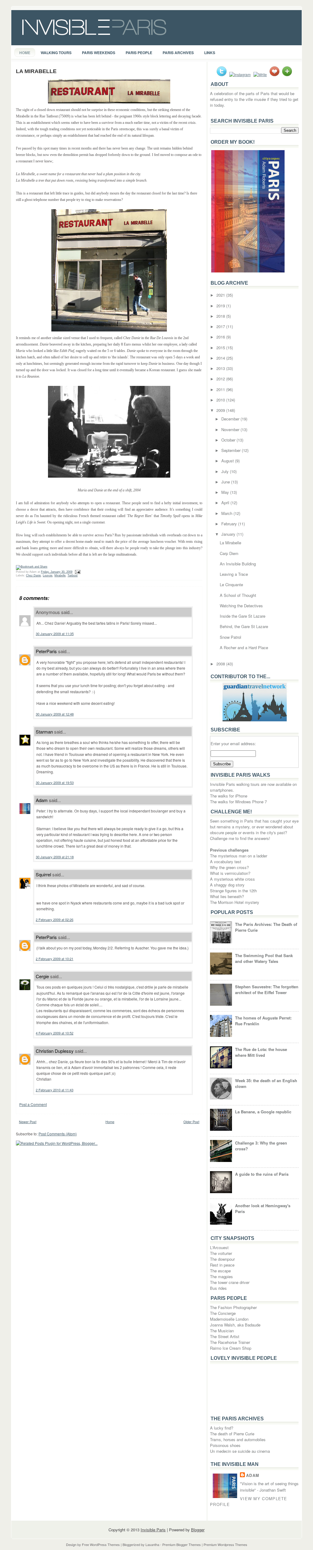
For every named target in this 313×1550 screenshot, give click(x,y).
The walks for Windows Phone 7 (238, 802)
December (231, 419)
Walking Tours (56, 52)
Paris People (139, 52)
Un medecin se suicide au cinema (240, 1451)
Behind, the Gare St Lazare (244, 626)
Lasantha (152, 1544)
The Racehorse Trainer (230, 1342)
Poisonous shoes (225, 1445)
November (231, 429)
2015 (221, 347)
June (226, 482)
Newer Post (27, 1121)
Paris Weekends (98, 52)
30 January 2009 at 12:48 (55, 714)
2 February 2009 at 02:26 (54, 919)
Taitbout (73, 575)
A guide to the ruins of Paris (262, 1174)
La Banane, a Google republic (263, 1112)
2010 (221, 400)
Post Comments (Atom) (58, 1133)
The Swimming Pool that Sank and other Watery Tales (264, 958)
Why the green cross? (229, 867)
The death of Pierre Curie (232, 1434)
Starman (44, 731)
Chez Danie (33, 575)
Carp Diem (229, 553)
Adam (42, 800)
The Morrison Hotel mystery (234, 902)
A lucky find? (221, 1428)
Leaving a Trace (234, 574)
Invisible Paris (153, 1530)
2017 (221, 326)
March (227, 513)
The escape (220, 1271)
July (225, 471)
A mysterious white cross (232, 879)
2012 (221, 379)
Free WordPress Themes (101, 1544)
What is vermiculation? (230, 873)
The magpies (221, 1276)
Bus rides (218, 1288)
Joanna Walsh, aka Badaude (235, 1325)
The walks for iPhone (228, 796)
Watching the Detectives (241, 606)
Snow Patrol (230, 637)
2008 (221, 664)
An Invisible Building (238, 564)
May (225, 492)
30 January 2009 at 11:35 (55, 633)
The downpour (222, 1259)
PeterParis (46, 651)
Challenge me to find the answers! (240, 838)
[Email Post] (76, 571)
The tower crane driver (229, 1282)
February (229, 524)
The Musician (222, 1331)
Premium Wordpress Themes (225, 1544)
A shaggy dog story (227, 885)
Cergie (42, 976)
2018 (221, 316)
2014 (221, 358)
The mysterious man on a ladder (238, 856)
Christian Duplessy (55, 1051)
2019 (221, 306)
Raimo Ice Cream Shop (230, 1348)
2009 (221, 410)
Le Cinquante (231, 584)
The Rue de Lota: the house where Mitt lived (261, 1052)
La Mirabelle (36, 71)
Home (24, 52)
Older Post (191, 1121)
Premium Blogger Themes (181, 1544)
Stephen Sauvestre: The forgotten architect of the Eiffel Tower (266, 989)
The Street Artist (224, 1336)
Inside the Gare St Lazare (242, 616)
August (228, 461)
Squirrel (43, 874)
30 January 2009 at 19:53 (55, 782)
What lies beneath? (227, 896)
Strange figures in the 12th (233, 890)
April (225, 502)
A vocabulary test (225, 861)
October (229, 440)
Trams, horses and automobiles (238, 1439)
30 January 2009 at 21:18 (55, 856)
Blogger (197, 1530)
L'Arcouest (219, 1247)
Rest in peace (222, 1265)
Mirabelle (60, 575)
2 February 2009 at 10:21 (54, 958)
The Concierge (223, 1313)
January (229, 534)
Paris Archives (178, 52)
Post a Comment (33, 1104)
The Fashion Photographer (233, 1307)
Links (209, 52)
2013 (221, 368)
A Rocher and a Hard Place (244, 647)
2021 (221, 295)
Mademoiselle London (229, 1319)
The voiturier (221, 1253)
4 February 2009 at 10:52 (54, 1032)
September (231, 450)
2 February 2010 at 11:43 (54, 1089)
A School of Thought (238, 595)
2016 (221, 337)
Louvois (48, 575)
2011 (221, 389)
